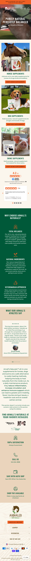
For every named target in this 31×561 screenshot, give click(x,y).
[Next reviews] (28, 193)
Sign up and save (15, 539)
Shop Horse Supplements (15, 82)
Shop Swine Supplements (15, 166)
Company (15, 528)
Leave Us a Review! (15, 522)
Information (15, 533)
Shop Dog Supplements (15, 124)
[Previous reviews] (3, 193)
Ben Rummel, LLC (15, 559)
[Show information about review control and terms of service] (26, 181)
